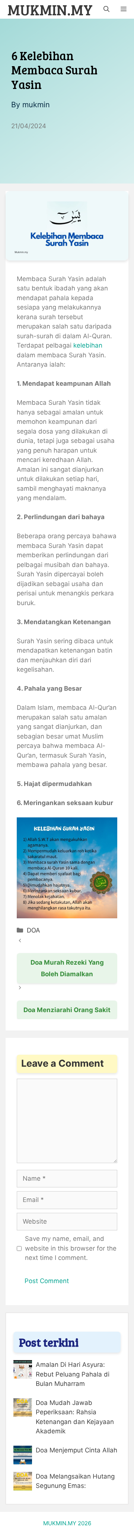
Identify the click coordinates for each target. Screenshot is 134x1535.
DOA (33, 930)
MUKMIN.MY (50, 9)
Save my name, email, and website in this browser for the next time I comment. (71, 1248)
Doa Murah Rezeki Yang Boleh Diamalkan (67, 968)
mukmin (36, 104)
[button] (106, 9)
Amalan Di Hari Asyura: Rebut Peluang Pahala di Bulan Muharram (72, 1374)
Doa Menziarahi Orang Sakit (67, 1010)
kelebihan (87, 345)
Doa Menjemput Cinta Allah (76, 1450)
